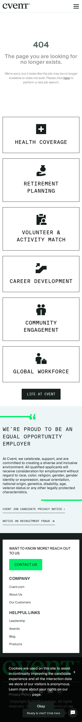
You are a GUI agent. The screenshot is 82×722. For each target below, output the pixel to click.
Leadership (17, 621)
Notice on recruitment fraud (26, 521)
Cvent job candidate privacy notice (32, 509)
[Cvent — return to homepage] (16, 6)
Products (15, 644)
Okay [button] (41, 706)
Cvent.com (16, 587)
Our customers (20, 602)
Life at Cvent (41, 394)
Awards (14, 629)
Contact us (25, 564)
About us (15, 594)
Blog (12, 636)
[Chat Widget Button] (73, 713)
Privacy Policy (20, 694)
